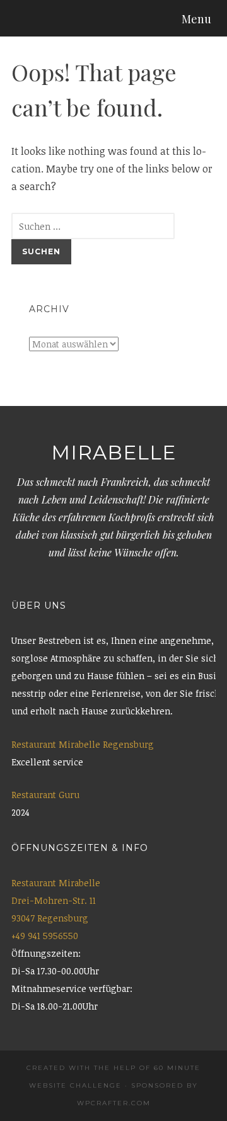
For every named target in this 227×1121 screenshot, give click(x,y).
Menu (196, 18)
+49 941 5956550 (44, 936)
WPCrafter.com (114, 1103)
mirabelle (113, 453)
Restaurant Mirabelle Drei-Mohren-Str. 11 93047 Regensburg (55, 900)
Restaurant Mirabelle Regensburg (82, 744)
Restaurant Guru (45, 795)
